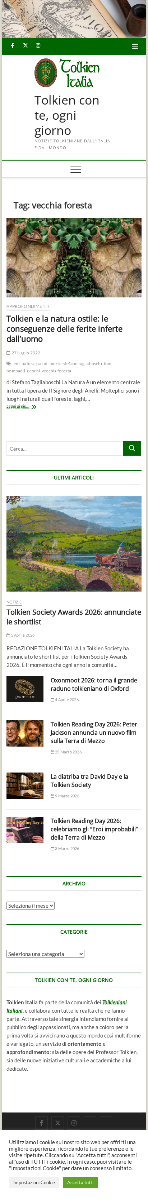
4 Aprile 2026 (66, 699)
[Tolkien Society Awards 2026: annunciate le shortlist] (74, 544)
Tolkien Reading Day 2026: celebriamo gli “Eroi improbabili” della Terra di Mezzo (94, 829)
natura (28, 363)
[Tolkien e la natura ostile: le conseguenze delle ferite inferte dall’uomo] (74, 257)
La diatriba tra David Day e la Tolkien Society (89, 781)
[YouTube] (90, 1116)
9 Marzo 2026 (66, 795)
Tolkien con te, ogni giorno (67, 115)
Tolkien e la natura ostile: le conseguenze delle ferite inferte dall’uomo (64, 328)
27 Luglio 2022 (25, 352)
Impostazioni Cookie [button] (34, 1182)
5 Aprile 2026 (22, 635)
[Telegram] (106, 1116)
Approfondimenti (28, 306)
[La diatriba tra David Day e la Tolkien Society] (24, 786)
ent (17, 363)
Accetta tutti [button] (80, 1182)
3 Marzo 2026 (66, 848)
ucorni (33, 370)
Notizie (14, 602)
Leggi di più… (29, 407)
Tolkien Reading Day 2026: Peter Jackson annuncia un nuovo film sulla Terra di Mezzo (94, 732)
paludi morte (48, 363)
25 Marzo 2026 (68, 751)
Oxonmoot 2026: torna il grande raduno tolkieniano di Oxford (94, 684)
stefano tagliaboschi (82, 363)
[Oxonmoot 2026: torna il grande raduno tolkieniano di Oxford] (24, 689)
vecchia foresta (56, 370)
